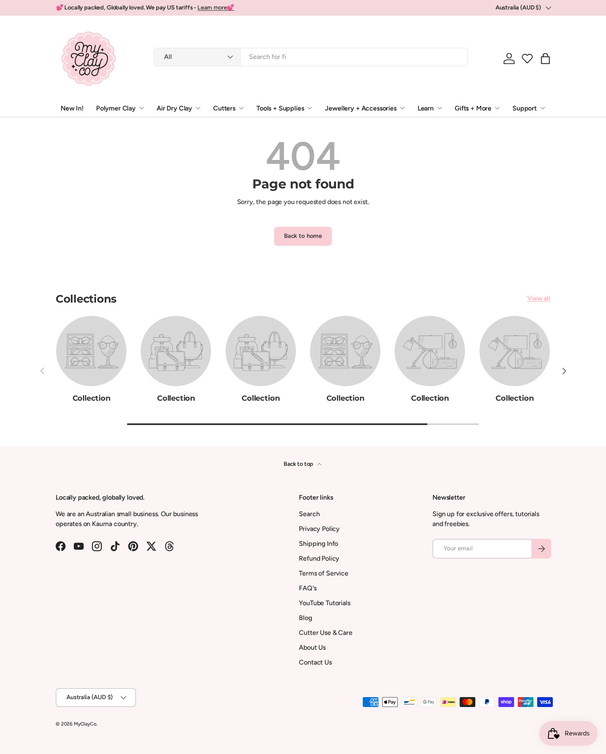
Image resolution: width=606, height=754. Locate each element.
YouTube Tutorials (324, 603)
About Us (312, 647)
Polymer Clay (116, 108)
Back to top (299, 463)
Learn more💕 (215, 7)
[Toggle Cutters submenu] (241, 108)
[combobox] (310, 57)
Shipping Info (318, 543)
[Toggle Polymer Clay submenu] (141, 108)
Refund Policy (319, 558)
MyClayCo (85, 724)
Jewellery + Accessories (360, 108)
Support (524, 108)
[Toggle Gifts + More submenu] (497, 108)
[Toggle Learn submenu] (439, 108)
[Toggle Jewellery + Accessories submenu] (402, 108)
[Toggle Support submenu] (542, 108)
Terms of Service (323, 573)
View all (538, 298)
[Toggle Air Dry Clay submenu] (198, 108)
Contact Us (315, 662)
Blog (305, 618)
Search (309, 514)
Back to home (303, 236)
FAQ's (307, 588)
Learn (426, 108)
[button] (527, 58)
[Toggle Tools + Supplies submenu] (310, 108)
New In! (72, 108)
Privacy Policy (319, 529)
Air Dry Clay (174, 108)
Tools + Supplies (280, 108)
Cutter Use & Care (325, 633)
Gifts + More (473, 108)
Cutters (224, 108)
